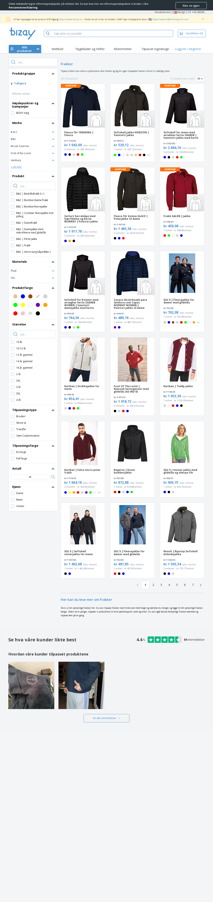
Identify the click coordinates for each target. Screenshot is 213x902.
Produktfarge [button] (22, 288)
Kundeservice (163, 12)
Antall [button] (16, 468)
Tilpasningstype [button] (24, 410)
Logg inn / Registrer (188, 49)
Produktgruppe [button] (23, 73)
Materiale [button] (19, 262)
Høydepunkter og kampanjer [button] (25, 104)
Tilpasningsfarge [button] (25, 446)
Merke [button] (17, 123)
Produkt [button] (18, 176)
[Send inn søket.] (13, 62)
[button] (33, 132)
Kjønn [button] (16, 487)
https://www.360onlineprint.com (170, 19)
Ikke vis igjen (191, 5)
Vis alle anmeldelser (104, 718)
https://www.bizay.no (71, 19)
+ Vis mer (16, 167)
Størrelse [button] (19, 324)
